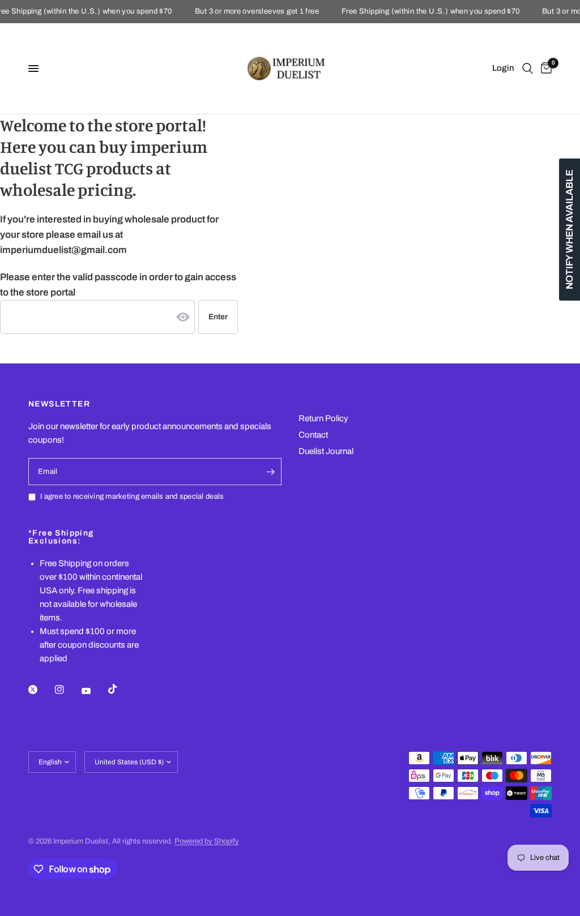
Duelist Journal (325, 451)
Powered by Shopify (206, 841)
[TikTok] (120, 689)
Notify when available (569, 229)
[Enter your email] (270, 471)
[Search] (527, 68)
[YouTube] (94, 690)
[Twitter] (40, 689)
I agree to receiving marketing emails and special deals (132, 496)
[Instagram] (67, 689)
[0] (544, 68)
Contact (313, 434)
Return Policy (323, 418)
